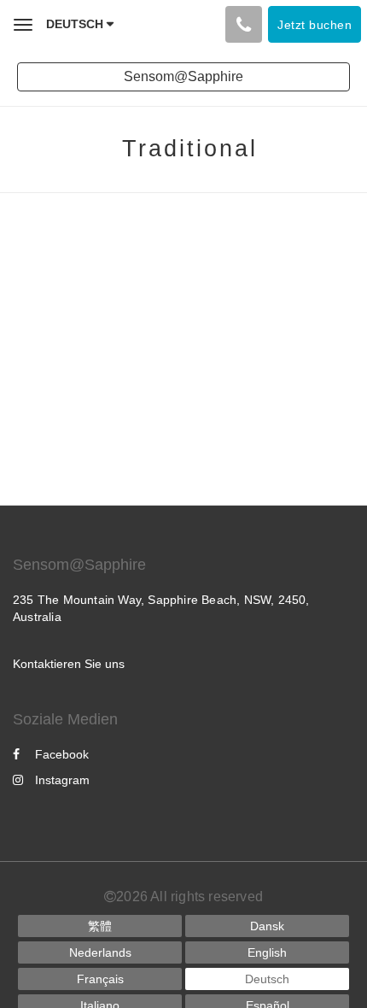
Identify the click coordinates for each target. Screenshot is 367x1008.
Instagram (62, 780)
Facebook (62, 754)
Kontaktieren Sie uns (69, 664)
